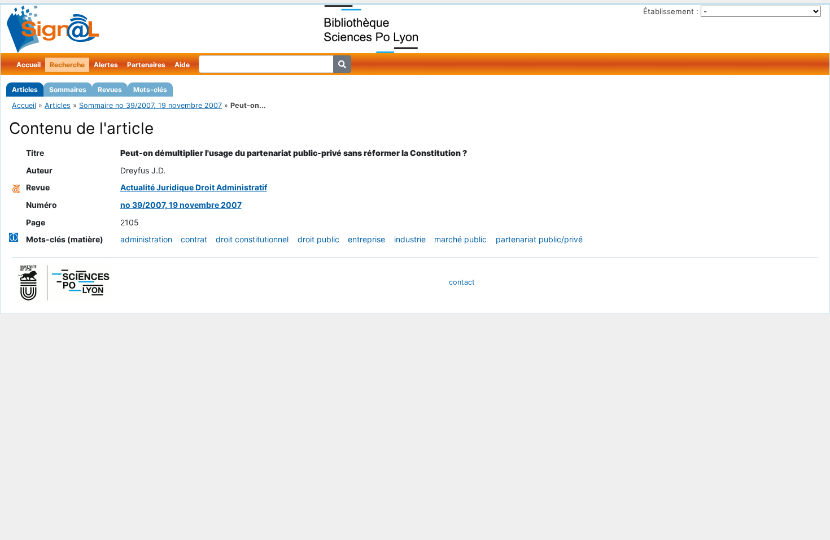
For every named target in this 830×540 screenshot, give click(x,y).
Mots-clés (150, 89)
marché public (460, 239)
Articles (25, 89)
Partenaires (146, 64)
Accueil (28, 64)
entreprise (366, 239)
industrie (410, 239)
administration (146, 239)
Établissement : (670, 11)
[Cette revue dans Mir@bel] (16, 187)
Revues (110, 89)
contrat (194, 239)
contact (462, 282)
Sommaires (67, 89)
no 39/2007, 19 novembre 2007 (181, 205)
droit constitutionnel (252, 239)
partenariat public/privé (539, 239)
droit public (318, 239)
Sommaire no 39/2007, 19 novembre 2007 (150, 105)
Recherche (67, 64)
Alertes (106, 64)
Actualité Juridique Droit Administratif (193, 187)
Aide (182, 64)
